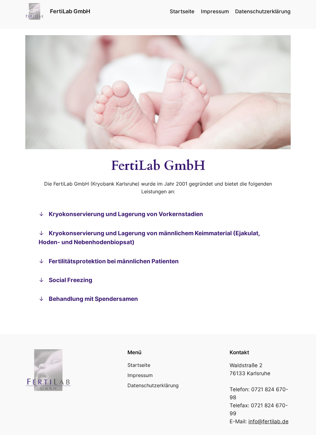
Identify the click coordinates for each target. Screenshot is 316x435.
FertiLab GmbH (70, 11)
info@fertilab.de (268, 421)
